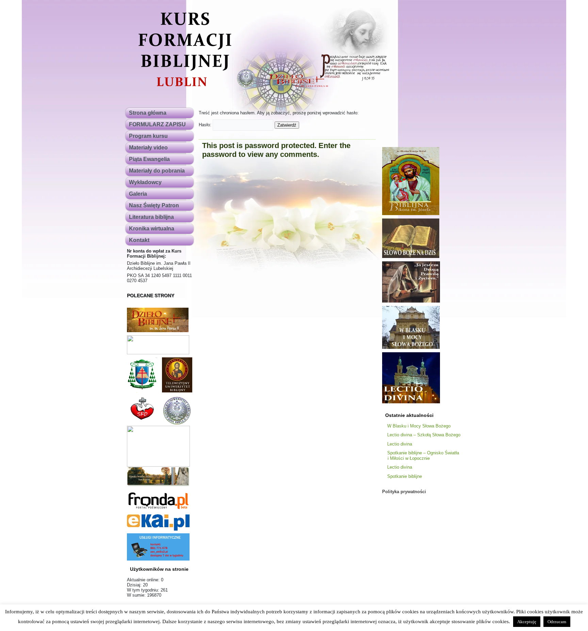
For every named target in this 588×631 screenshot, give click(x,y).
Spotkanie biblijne (404, 476)
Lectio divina (399, 444)
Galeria (138, 194)
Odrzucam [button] (557, 621)
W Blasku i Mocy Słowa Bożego (419, 425)
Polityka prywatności (404, 491)
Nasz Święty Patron (154, 205)
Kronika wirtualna (151, 228)
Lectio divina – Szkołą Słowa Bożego (423, 434)
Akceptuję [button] (526, 621)
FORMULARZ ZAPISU (157, 124)
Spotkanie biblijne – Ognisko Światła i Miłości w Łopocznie (423, 455)
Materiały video (148, 147)
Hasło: (206, 124)
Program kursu (148, 136)
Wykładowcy (145, 182)
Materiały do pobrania (157, 171)
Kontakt (139, 240)
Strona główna (147, 113)
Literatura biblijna (151, 217)
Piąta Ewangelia (149, 159)
